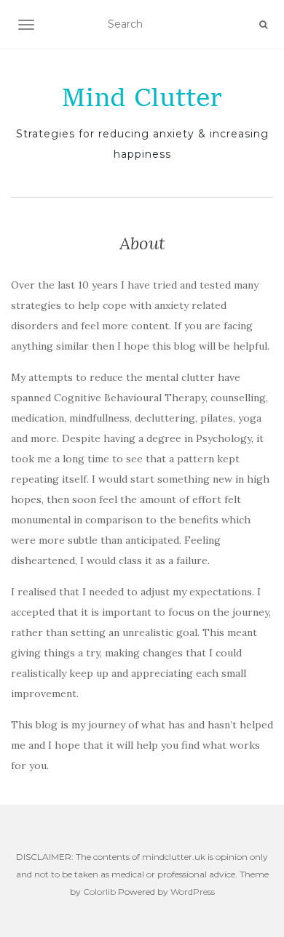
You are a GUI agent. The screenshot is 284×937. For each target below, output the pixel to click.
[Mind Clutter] (142, 97)
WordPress (192, 891)
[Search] (263, 25)
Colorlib (99, 891)
